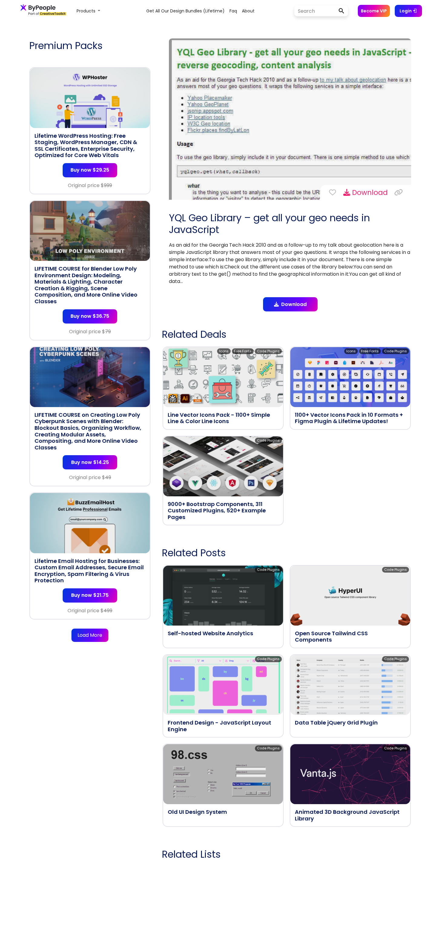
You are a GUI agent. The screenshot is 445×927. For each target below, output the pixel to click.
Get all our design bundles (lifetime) (185, 11)
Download (369, 192)
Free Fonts (243, 351)
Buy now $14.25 (90, 462)
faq (233, 11)
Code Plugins (268, 351)
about (248, 11)
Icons (224, 351)
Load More (89, 635)
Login (406, 11)
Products (87, 11)
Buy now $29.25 (90, 169)
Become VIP (374, 11)
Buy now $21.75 (90, 595)
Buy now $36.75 (90, 316)
